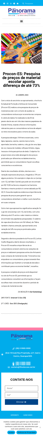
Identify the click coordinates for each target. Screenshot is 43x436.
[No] (40, 427)
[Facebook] (4, 3)
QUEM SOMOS (27, 415)
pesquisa (6, 272)
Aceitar (11, 432)
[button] (22, 21)
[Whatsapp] (11, 3)
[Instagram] (7, 3)
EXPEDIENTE (15, 415)
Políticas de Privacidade (27, 432)
